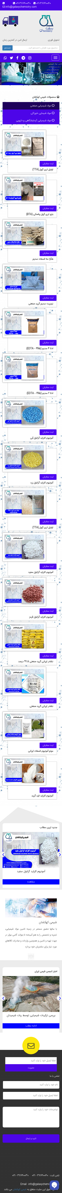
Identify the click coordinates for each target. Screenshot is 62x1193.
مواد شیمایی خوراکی (41, 113)
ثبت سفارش (48, 164)
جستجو (7, 48)
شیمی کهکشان (19, 1189)
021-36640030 (24, 3)
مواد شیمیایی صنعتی (41, 106)
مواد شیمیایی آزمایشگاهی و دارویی (34, 120)
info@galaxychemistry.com (21, 7)
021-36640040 (44, 3)
